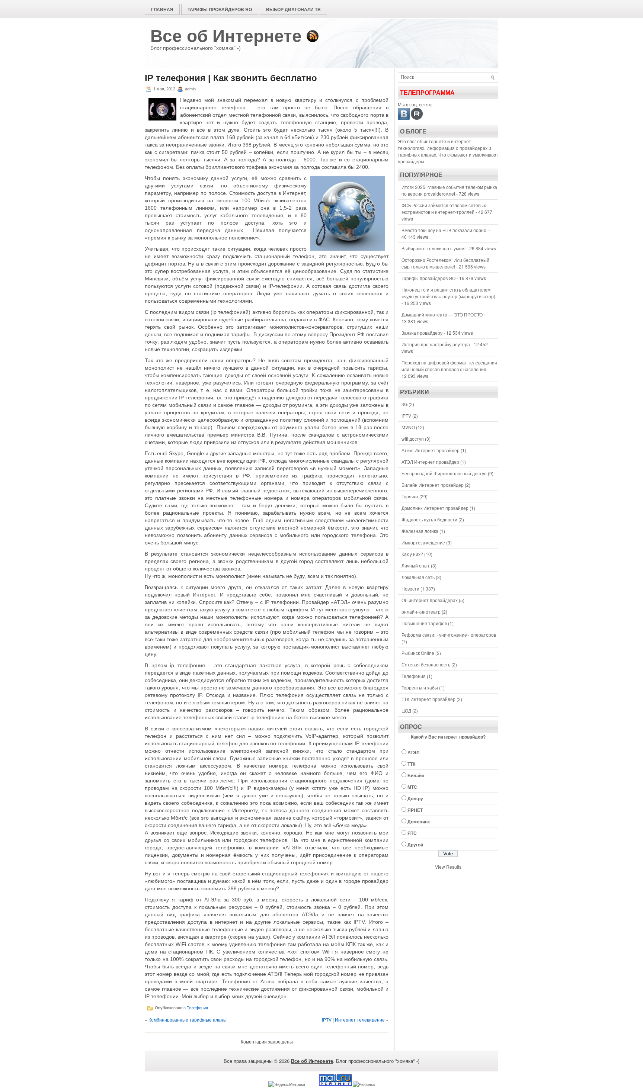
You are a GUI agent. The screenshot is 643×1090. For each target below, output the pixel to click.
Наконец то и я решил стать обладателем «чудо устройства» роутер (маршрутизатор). (449, 292)
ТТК (411, 764)
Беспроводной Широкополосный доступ (444, 473)
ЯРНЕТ (415, 810)
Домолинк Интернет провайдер (435, 508)
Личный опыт (416, 565)
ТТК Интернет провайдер (428, 699)
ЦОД (406, 710)
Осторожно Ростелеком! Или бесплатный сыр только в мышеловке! (445, 263)
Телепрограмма (427, 93)
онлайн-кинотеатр (421, 611)
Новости (410, 588)
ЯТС (412, 833)
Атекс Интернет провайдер (431, 450)
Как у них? (412, 554)
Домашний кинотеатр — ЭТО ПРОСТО (442, 314)
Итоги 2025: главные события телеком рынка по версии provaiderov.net (449, 190)
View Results (448, 867)
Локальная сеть (418, 577)
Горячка (410, 496)
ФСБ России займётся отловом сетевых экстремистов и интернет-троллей (444, 208)
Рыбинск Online (418, 653)
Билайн (415, 775)
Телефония (197, 1008)
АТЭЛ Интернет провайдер (430, 462)
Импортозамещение (423, 542)
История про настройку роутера (436, 344)
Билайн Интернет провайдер (433, 485)
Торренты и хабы (420, 687)
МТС (412, 787)
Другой (415, 844)
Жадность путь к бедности (429, 519)
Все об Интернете (226, 36)
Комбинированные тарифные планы (187, 1019)
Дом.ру (415, 798)
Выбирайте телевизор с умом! (434, 248)
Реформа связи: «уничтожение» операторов (449, 634)
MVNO (408, 427)
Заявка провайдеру (422, 332)
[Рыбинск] (364, 1084)
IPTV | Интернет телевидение (353, 1019)
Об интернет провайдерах (430, 600)
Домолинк (418, 821)
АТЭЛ (413, 752)
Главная (162, 9)
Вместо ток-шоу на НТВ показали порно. (444, 230)
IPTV (406, 415)
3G (404, 404)
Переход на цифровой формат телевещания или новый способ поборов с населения (449, 365)
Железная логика (420, 531)
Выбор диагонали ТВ (293, 9)
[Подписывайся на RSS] (313, 36)
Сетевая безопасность (426, 664)
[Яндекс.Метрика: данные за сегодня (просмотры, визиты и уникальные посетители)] (286, 1084)
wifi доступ (413, 438)
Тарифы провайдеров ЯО (220, 9)
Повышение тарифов (424, 623)
